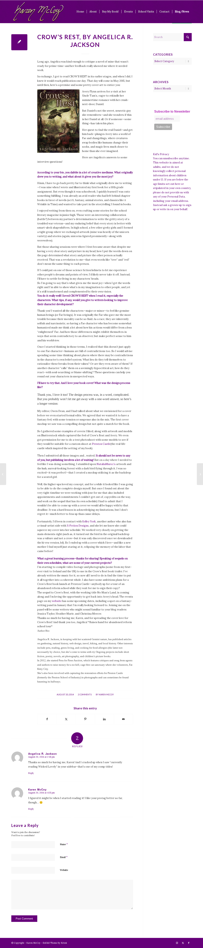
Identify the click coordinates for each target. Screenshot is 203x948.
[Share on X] (66, 719)
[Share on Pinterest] (85, 719)
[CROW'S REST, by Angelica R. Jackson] (19, 42)
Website (64, 870)
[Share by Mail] (123, 719)
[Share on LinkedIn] (104, 719)
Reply (31, 773)
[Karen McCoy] (38, 11)
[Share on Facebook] (46, 719)
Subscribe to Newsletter (172, 111)
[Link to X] (183, 943)
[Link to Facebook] (189, 943)
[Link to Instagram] (177, 943)
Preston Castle (101, 444)
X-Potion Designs (78, 525)
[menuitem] (80, 11)
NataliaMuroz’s (106, 464)
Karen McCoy (106, 694)
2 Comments (85, 694)
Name (64, 844)
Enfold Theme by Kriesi (55, 942)
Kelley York (89, 521)
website (57, 601)
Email (64, 857)
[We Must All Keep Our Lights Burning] (3, 474)
